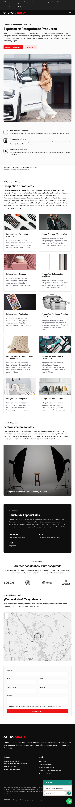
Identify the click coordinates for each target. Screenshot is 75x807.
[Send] (69, 793)
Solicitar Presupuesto (12, 47)
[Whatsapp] (69, 801)
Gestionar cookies (24, 7)
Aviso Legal (42, 761)
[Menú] (70, 12)
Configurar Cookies (45, 774)
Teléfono (42, 678)
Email (9, 678)
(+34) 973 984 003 (10, 766)
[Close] (70, 782)
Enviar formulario (37, 711)
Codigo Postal (12, 687)
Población (42, 687)
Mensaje (10, 695)
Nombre (10, 670)
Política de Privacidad (29, 706)
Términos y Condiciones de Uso (50, 706)
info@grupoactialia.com (12, 770)
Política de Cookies (45, 764)
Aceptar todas (8, 7)
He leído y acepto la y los (35, 706)
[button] (37, 637)
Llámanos (30, 47)
